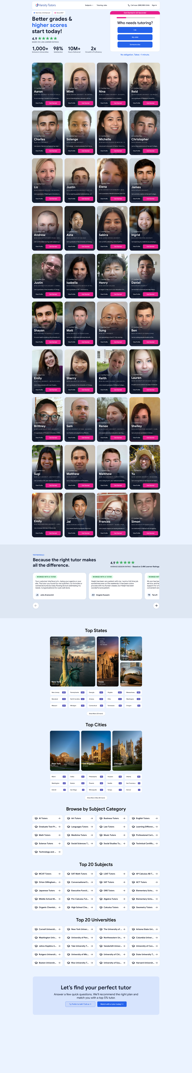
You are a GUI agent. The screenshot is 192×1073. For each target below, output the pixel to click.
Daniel (135, 282)
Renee (103, 426)
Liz (36, 187)
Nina (102, 91)
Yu (133, 473)
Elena (103, 186)
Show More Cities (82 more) (96, 798)
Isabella (72, 282)
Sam (69, 426)
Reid (134, 91)
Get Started (53, 103)
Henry (103, 282)
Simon (135, 521)
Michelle (105, 139)
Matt (69, 330)
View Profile (39, 103)
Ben (134, 330)
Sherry (71, 378)
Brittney (40, 426)
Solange (72, 139)
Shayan (39, 330)
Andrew (39, 234)
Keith (102, 378)
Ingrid (135, 234)
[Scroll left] (36, 606)
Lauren (136, 377)
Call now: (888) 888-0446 (140, 5)
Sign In (154, 5)
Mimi (70, 91)
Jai (68, 521)
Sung (102, 330)
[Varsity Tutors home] (45, 5)
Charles (39, 139)
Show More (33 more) (96, 713)
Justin (70, 187)
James (136, 187)
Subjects (88, 5)
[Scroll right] (156, 606)
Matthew (72, 473)
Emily (38, 378)
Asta (69, 234)
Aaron (38, 91)
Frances (104, 521)
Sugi (37, 473)
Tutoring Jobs (102, 5)
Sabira (103, 234)
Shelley (136, 426)
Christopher (140, 139)
